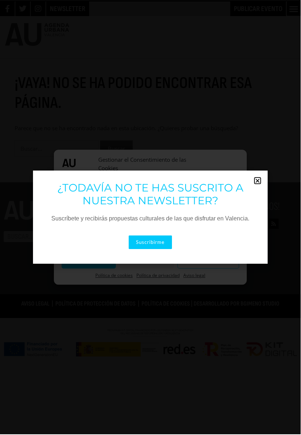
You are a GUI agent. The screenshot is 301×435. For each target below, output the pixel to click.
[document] (150, 217)
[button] (257, 180)
